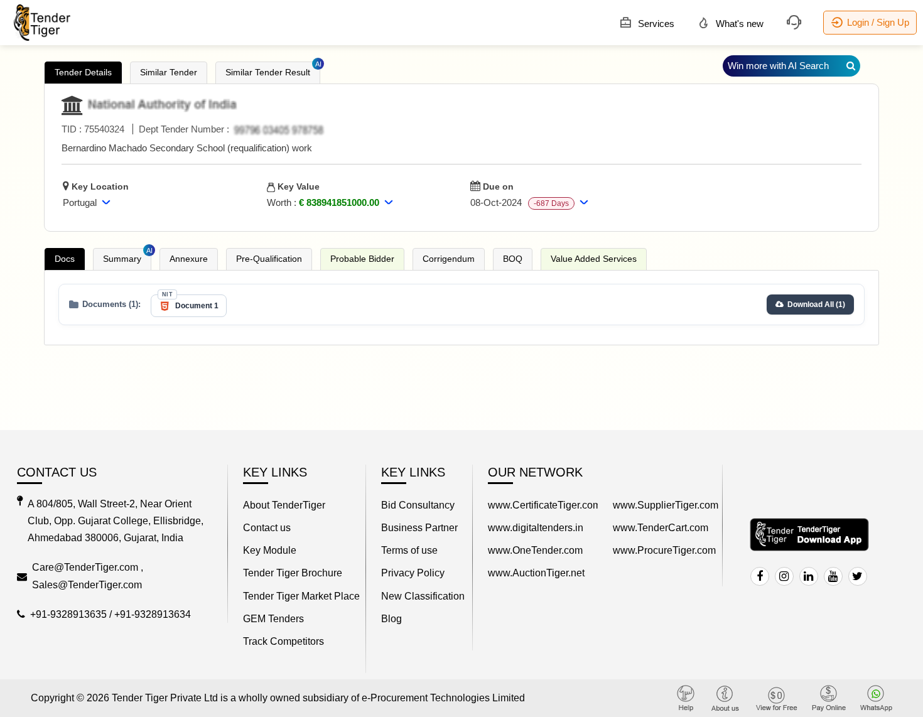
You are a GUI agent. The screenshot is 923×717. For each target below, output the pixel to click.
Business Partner (419, 527)
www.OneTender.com (535, 550)
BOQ (512, 259)
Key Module (269, 550)
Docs (65, 259)
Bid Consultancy (418, 505)
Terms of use (409, 550)
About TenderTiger (284, 505)
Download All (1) (816, 304)
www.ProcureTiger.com (664, 550)
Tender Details (83, 72)
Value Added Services (594, 259)
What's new (738, 23)
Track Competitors (283, 641)
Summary (127, 256)
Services (654, 23)
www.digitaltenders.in (535, 527)
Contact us (267, 527)
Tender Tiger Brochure (292, 573)
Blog (391, 618)
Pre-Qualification (269, 259)
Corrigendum (449, 259)
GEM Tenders (273, 618)
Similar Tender (168, 72)
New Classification (423, 596)
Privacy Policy (413, 573)
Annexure (189, 259)
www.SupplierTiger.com (665, 505)
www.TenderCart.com (660, 527)
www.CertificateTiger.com (543, 505)
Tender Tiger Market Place (301, 596)
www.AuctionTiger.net (536, 573)
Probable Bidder (362, 259)
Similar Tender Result (272, 69)
